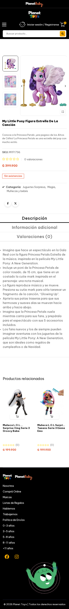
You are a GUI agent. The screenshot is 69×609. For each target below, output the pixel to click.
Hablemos (9, 508)
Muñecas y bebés (17, 191)
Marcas (7, 497)
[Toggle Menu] (5, 24)
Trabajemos (10, 514)
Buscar (62, 33)
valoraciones (33, 159)
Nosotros (8, 486)
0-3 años (9, 525)
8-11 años (9, 542)
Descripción (34, 218)
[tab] (34, 218)
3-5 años (8, 531)
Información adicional (34, 227)
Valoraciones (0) (34, 236)
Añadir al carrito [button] (17, 416)
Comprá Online (12, 491)
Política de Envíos (14, 520)
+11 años (8, 548)
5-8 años (8, 537)
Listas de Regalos (13, 503)
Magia (51, 187)
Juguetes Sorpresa (34, 187)
